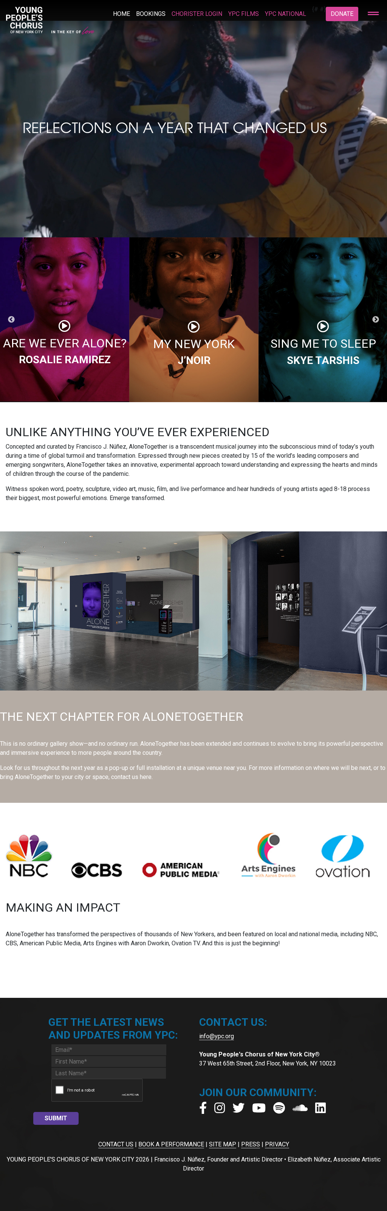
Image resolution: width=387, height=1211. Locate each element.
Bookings (151, 13)
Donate (342, 13)
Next (375, 320)
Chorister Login (197, 13)
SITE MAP (222, 1144)
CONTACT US (115, 1144)
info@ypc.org (216, 1036)
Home (121, 13)
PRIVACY (277, 1144)
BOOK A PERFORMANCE (171, 1144)
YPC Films (243, 13)
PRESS (250, 1144)
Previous (11, 320)
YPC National (285, 13)
